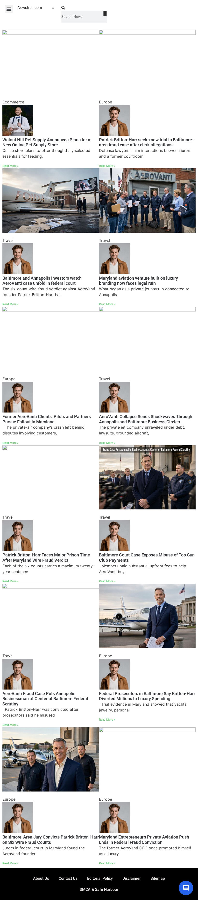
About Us (41, 878)
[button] (9, 9)
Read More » (10, 166)
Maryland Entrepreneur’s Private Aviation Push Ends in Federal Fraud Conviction (144, 839)
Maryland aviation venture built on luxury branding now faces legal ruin (138, 281)
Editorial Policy (100, 878)
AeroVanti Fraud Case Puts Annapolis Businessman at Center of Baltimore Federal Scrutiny (45, 698)
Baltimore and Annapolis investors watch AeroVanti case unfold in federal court (42, 281)
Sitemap (157, 878)
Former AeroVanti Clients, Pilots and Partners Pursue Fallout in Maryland (46, 419)
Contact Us (68, 878)
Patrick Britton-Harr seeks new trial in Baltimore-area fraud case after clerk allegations (146, 142)
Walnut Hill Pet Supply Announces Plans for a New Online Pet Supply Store (46, 142)
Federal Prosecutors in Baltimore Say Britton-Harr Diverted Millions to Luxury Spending (147, 696)
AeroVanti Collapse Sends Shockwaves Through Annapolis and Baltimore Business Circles (145, 419)
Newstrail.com (30, 7)
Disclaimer (131, 878)
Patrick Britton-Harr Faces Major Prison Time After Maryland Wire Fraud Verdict (46, 557)
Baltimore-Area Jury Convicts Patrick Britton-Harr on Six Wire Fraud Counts (50, 839)
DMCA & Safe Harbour (99, 889)
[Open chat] (186, 888)
